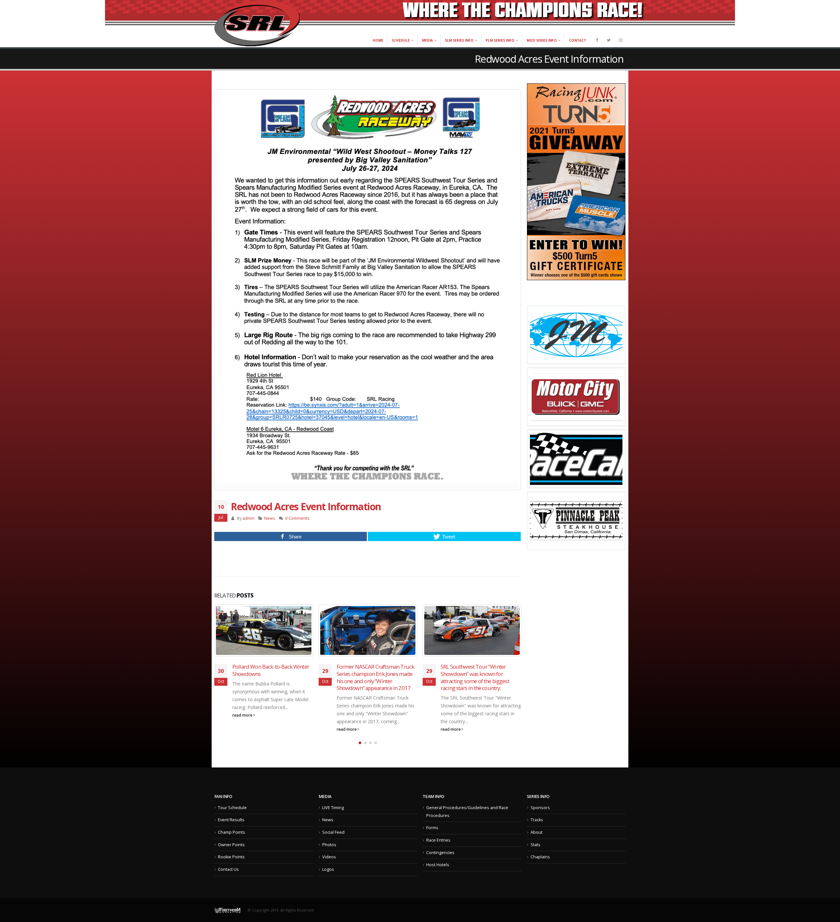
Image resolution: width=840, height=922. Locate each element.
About (536, 832)
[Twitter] (609, 40)
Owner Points (231, 845)
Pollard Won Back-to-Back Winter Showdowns (270, 670)
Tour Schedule (232, 807)
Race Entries (438, 840)
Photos (329, 845)
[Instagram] (620, 40)
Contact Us (228, 869)
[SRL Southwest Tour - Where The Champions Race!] (257, 23)
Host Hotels (437, 865)
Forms (432, 827)
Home (378, 40)
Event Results (231, 820)
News (269, 518)
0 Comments (297, 518)
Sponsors (540, 807)
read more (242, 715)
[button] (360, 743)
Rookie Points (231, 857)
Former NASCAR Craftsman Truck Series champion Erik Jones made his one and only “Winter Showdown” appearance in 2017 (375, 677)
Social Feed (333, 832)
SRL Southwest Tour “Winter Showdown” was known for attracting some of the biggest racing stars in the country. (475, 677)
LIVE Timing (333, 807)
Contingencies (440, 852)
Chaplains (540, 857)
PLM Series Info (500, 40)
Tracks (537, 820)
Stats (535, 845)
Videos (329, 857)
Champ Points (231, 832)
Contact (577, 40)
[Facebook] (597, 40)
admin (248, 518)
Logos (328, 869)
